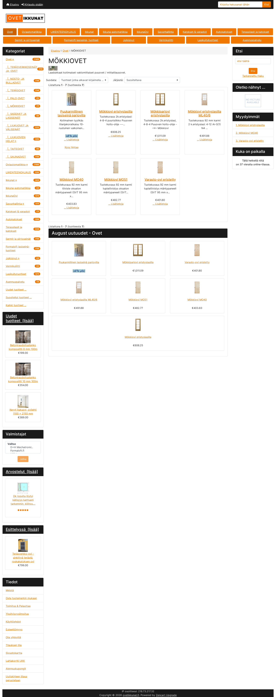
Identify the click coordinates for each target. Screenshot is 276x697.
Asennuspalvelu (252, 40)
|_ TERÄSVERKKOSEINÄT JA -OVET (24, 69)
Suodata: (51, 80)
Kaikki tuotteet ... (16, 305)
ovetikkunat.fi (131, 695)
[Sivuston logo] (47, 18)
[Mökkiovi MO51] (116, 167)
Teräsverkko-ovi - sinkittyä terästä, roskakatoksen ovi (23, 557)
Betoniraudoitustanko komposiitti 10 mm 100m (23, 379)
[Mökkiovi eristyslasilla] (116, 99)
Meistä (10, 590)
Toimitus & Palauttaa (18, 606)
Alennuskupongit (16, 668)
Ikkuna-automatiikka (115, 31)
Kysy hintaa (71, 147)
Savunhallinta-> (22, 203)
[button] (270, 681)
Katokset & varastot (195, 31)
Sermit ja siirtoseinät (27, 40)
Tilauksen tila (14, 645)
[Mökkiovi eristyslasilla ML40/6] (204, 99)
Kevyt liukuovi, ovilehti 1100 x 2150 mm (23, 411)
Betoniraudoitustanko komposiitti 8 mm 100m (23, 347)
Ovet (10, 31)
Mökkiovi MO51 (115, 179)
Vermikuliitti (166, 40)
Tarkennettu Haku (253, 75)
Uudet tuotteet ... (16, 289)
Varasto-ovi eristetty (160, 179)
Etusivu (14, 4)
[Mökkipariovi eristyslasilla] (160, 99)
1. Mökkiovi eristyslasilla (250, 125)
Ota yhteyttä (13, 637)
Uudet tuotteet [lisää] (20, 318)
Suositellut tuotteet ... (19, 297)
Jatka (23, 459)
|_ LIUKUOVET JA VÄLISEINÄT (22, 127)
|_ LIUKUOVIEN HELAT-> (22, 139)
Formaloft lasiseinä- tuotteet (81, 40)
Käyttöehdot (13, 621)
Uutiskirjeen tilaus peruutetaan (16, 678)
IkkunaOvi (143, 31)
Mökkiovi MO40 (71, 179)
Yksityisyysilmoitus (17, 613)
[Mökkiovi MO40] (71, 167)
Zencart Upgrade (166, 695)
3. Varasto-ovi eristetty (250, 140)
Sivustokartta (14, 653)
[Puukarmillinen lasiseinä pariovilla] (71, 99)
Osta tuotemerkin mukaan (21, 598)
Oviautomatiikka (32, 31)
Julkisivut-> (22, 258)
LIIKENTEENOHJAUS (63, 31)
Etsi (266, 4)
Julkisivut (128, 40)
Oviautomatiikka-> (22, 164)
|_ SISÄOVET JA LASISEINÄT (22, 115)
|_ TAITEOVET (22, 148)
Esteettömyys (14, 629)
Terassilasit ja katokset (255, 31)
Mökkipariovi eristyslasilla (160, 113)
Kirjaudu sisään (33, 4)
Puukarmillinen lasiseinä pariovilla (71, 113)
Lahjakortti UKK (15, 660)
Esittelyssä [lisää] (22, 529)
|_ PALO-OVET (22, 98)
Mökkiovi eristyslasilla (115, 111)
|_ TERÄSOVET (22, 90)
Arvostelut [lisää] (22, 471)
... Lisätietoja (71, 139)
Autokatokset (224, 31)
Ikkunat (89, 31)
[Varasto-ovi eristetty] (160, 167)
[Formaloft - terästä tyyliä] (253, 100)
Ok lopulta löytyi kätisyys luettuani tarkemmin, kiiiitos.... (23, 499)
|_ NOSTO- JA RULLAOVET (22, 80)
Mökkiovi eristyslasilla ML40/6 (204, 113)
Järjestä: (118, 80)
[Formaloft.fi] (23, 450)
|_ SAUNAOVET (22, 156)
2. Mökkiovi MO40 (247, 132)
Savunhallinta (166, 31)
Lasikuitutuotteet (208, 40)
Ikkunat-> (22, 180)
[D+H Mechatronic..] (23, 447)
